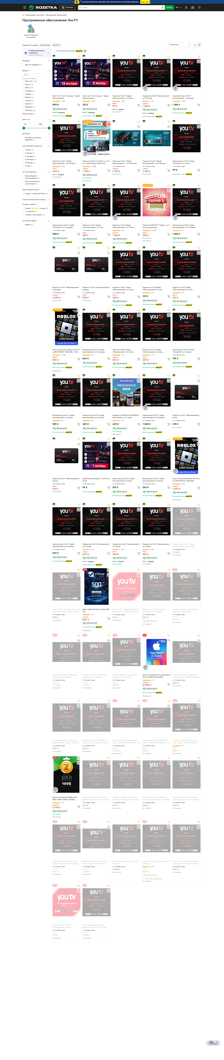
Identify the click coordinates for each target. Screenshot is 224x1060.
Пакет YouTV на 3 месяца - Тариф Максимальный (95, 97)
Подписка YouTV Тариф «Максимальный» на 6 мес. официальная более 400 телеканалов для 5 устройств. (154, 351)
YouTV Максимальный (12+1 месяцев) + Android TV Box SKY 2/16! (94, 926)
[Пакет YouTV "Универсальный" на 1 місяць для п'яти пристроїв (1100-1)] (126, 586)
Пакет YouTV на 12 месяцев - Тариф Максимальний (66, 97)
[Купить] (78, 105)
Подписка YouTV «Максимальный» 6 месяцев (96, 289)
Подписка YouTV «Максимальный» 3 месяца (66, 480)
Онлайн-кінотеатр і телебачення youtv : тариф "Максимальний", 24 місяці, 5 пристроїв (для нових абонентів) (125, 742)
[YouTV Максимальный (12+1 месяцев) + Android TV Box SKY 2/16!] (96, 902)
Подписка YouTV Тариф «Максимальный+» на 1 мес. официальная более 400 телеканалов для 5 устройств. (93, 227)
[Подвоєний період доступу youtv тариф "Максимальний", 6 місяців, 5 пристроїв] (66, 838)
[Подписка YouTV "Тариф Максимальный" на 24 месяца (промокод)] (157, 138)
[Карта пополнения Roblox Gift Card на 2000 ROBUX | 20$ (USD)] (187, 455)
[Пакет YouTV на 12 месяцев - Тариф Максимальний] (66, 73)
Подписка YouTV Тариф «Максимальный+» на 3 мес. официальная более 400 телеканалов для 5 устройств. (123, 289)
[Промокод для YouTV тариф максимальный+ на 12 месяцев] (187, 202)
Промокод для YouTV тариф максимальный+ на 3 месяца (93, 416)
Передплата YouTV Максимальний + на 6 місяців (96, 545)
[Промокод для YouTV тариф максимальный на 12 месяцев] (157, 392)
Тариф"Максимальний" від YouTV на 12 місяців (126, 863)
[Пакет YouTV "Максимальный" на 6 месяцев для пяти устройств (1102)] (187, 838)
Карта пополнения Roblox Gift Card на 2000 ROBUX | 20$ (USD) (186, 480)
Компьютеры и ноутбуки (35, 15)
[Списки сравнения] (192, 7)
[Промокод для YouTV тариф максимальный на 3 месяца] (157, 455)
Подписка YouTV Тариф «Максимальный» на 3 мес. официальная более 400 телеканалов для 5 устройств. (184, 289)
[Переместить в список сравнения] (78, 61)
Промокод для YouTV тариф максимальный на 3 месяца (153, 480)
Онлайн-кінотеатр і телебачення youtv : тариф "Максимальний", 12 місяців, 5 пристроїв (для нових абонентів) (156, 742)
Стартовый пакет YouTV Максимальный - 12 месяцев (183, 97)
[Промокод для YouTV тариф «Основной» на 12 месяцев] (66, 202)
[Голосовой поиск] (162, 7)
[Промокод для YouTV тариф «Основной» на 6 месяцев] (157, 586)
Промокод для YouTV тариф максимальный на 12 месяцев (153, 416)
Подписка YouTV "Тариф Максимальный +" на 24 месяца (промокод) (124, 162)
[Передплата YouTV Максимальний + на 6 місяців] (96, 521)
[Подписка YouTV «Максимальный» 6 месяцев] (96, 264)
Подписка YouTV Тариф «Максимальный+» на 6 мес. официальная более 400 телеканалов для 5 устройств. (123, 351)
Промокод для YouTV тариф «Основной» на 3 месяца (183, 351)
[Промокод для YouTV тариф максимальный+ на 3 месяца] (96, 392)
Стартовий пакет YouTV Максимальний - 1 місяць (61, 926)
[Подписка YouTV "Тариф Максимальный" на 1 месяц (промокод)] (126, 73)
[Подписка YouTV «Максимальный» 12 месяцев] (66, 264)
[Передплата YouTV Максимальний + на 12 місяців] (157, 73)
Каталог (69, 7)
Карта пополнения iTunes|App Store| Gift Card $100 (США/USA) (156, 676)
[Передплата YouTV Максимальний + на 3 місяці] (126, 521)
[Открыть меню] (24, 7)
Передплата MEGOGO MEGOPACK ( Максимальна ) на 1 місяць (126, 416)
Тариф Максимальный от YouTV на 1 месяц (96, 480)
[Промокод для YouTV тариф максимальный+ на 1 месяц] (66, 392)
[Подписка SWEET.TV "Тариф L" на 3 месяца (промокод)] (157, 202)
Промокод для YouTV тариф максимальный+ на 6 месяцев (93, 351)
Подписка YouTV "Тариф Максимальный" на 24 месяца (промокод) (154, 162)
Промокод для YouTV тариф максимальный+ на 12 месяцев (184, 226)
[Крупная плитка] (194, 45)
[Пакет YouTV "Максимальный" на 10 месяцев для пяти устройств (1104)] (66, 586)
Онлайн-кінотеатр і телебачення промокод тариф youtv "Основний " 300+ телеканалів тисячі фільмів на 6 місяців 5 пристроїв (156, 799)
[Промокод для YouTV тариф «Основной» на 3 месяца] (187, 327)
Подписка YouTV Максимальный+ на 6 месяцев (156, 863)
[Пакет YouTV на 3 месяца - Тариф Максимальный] (96, 73)
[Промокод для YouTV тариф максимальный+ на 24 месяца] (187, 521)
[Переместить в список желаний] (78, 57)
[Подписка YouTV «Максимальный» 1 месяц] (187, 392)
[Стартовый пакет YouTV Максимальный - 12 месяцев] (187, 73)
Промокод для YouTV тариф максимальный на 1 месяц (123, 480)
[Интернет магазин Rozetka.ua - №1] (43, 7)
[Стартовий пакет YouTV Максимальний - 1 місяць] (66, 902)
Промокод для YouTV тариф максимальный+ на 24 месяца (184, 545)
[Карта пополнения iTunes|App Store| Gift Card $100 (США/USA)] (157, 652)
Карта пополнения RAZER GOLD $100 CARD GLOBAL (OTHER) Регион (64, 799)
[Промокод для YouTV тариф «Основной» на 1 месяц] (187, 138)
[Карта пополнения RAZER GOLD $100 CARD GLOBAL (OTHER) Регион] (66, 774)
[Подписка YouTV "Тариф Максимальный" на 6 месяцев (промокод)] (66, 138)
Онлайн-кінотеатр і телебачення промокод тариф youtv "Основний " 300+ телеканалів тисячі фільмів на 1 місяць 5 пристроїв (126, 799)
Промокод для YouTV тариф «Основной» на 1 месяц (183, 162)
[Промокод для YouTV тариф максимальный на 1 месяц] (126, 455)
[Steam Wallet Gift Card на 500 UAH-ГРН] (96, 586)
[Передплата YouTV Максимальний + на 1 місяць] (157, 521)
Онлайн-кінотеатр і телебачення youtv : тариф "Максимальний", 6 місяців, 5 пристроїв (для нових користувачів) (185, 742)
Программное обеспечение (56, 15)
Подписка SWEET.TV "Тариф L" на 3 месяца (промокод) (156, 226)
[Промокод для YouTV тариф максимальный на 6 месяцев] (66, 521)
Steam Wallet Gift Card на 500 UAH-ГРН (96, 610)
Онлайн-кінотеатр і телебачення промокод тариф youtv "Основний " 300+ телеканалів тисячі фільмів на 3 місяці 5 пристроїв (96, 799)
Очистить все (45, 45)
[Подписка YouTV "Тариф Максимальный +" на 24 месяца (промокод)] (126, 138)
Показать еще (27, 114)
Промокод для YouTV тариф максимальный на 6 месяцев (63, 545)
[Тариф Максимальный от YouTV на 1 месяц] (96, 455)
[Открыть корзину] (199, 7)
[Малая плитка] (199, 45)
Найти (169, 7)
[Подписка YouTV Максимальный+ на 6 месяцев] (157, 838)
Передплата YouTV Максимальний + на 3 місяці (126, 545)
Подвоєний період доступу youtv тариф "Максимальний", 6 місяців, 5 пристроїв (66, 863)
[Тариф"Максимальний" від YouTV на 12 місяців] (126, 838)
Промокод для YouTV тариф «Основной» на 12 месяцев (63, 226)
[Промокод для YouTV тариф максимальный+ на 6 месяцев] (96, 327)
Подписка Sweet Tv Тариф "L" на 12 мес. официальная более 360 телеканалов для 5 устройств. (95, 162)
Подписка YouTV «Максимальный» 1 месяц (186, 416)
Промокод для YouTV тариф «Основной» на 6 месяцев (153, 610)
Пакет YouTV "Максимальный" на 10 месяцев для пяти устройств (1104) (66, 610)
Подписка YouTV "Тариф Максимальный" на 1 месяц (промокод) (122, 97)
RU (177, 7)
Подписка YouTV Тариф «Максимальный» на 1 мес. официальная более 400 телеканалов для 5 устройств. (154, 289)
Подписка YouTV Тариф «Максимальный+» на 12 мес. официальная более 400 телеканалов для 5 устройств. (123, 227)
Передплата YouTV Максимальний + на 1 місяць (156, 545)
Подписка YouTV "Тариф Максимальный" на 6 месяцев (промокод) (63, 162)
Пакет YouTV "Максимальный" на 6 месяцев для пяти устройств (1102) (186, 863)
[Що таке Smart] (85, 51)
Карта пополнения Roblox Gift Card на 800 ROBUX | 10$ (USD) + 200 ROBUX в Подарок (65, 351)
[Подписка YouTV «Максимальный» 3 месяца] (66, 455)
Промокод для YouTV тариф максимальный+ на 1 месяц (63, 416)
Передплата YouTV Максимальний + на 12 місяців (156, 97)
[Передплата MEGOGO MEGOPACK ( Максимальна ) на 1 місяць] (126, 392)
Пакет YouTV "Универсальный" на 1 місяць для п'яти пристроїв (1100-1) (125, 610)
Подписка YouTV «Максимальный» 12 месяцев (65, 289)
